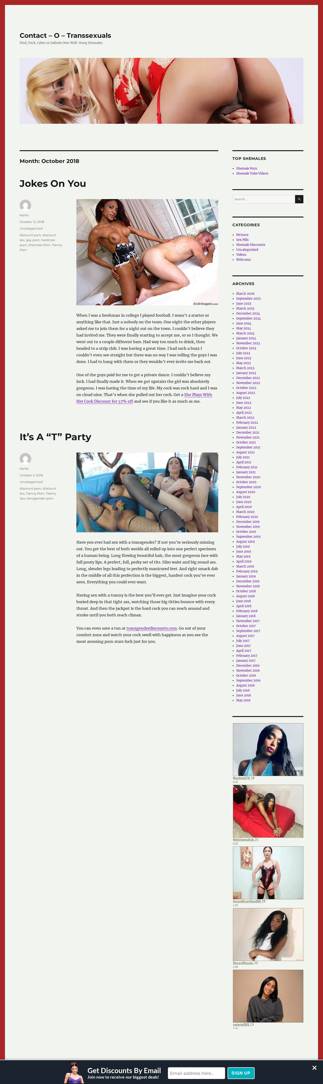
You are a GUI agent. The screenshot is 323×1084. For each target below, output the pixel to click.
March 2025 (245, 309)
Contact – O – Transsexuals (65, 35)
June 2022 (243, 403)
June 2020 (243, 502)
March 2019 (245, 566)
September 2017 (248, 631)
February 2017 (247, 656)
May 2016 (243, 700)
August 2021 (245, 452)
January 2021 (246, 472)
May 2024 (243, 328)
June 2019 (243, 552)
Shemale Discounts (250, 245)
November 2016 (248, 671)
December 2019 (248, 522)
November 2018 (248, 586)
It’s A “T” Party (55, 437)
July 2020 (243, 497)
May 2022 (243, 408)
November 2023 (248, 343)
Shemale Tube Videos (252, 173)
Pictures (242, 235)
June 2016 (243, 695)
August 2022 (245, 393)
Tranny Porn (35, 493)
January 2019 (246, 576)
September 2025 (248, 299)
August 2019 (245, 542)
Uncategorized (31, 228)
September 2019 (248, 537)
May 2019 (243, 557)
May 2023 (243, 363)
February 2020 (247, 517)
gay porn (33, 240)
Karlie (24, 215)
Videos (241, 255)
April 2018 (243, 606)
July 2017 (243, 641)
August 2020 (245, 492)
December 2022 (248, 378)
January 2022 (246, 428)
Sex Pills (242, 240)
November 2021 (248, 437)
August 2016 (245, 685)
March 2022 (245, 418)
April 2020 (244, 507)
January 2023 (246, 373)
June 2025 (243, 304)
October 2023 (246, 348)
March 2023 (245, 368)
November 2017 (248, 621)
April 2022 (244, 413)
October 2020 (246, 482)
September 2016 (248, 681)
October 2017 (246, 626)
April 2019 (244, 561)
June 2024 (243, 323)
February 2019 (247, 571)
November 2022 (248, 383)
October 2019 (246, 532)
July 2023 (243, 353)
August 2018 (245, 596)
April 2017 (243, 651)
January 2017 (246, 661)
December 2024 (248, 314)
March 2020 (245, 512)
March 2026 (245, 294)
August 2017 (245, 636)
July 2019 (243, 547)
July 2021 (243, 457)
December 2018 (247, 581)
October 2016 (246, 676)
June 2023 (243, 358)
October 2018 (246, 591)
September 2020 (248, 487)
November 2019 (248, 527)
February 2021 (247, 467)
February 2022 (247, 423)
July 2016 (243, 690)
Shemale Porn (39, 245)
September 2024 (248, 318)
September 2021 (248, 447)
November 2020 (248, 477)
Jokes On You (53, 183)
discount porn (30, 235)
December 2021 (247, 433)
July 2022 (243, 398)
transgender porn (39, 498)
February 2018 (247, 611)
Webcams (243, 260)
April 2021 (243, 462)
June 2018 (243, 601)
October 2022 (246, 388)
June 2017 (243, 646)
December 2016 (248, 666)
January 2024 (246, 338)
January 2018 (246, 616)
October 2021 (246, 442)
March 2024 (245, 333)
